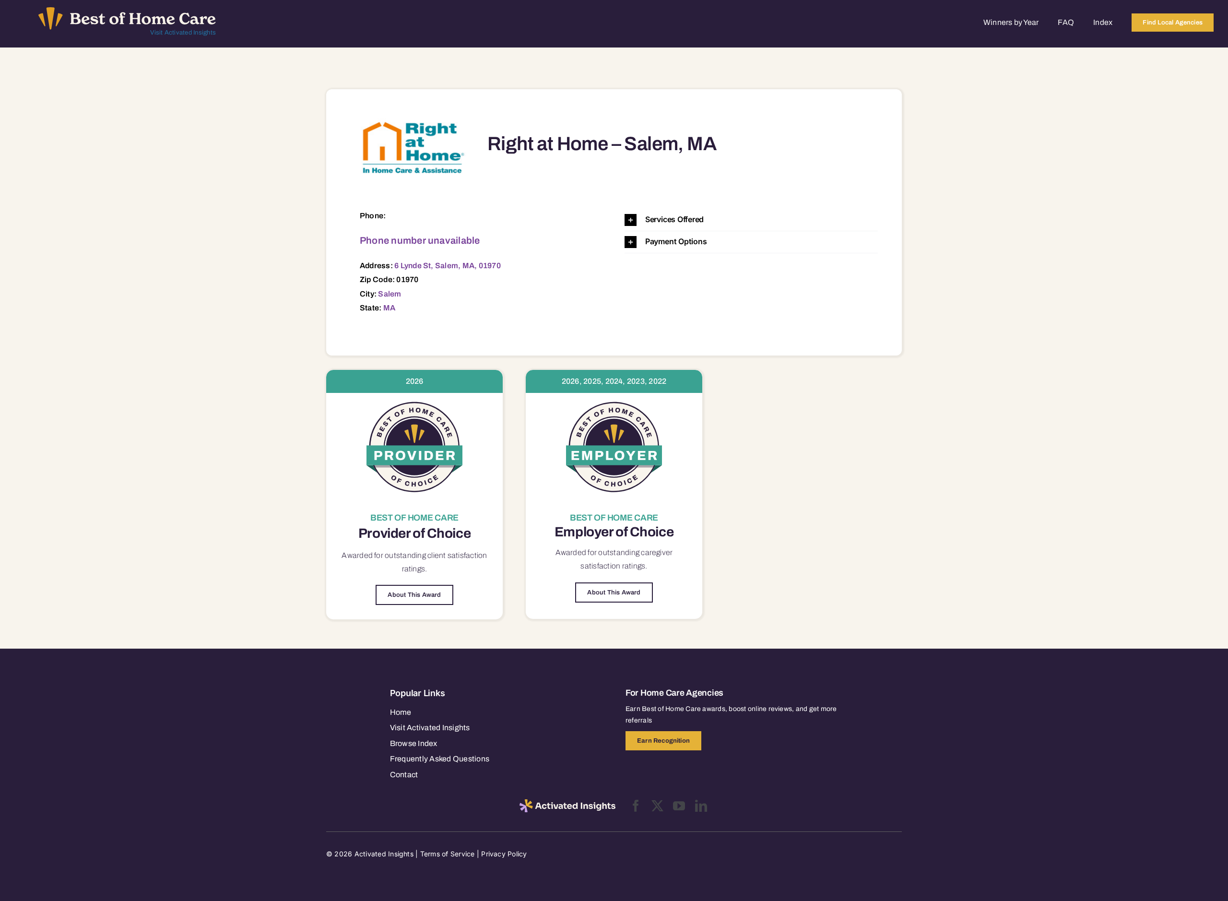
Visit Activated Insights (183, 32)
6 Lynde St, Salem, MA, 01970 (447, 265)
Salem (389, 294)
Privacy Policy (504, 854)
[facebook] (636, 806)
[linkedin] (701, 806)
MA (389, 308)
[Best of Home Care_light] (127, 11)
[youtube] (679, 806)
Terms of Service (447, 854)
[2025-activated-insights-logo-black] (567, 803)
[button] (751, 220)
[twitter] (657, 806)
